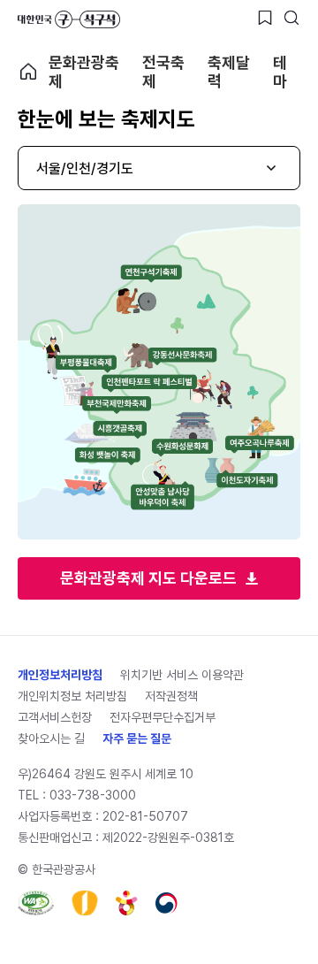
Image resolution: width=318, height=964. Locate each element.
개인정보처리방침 (60, 675)
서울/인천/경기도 (84, 168)
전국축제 (163, 71)
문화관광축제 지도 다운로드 (148, 578)
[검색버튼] (291, 18)
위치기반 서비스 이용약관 (182, 675)
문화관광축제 (84, 71)
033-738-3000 (92, 795)
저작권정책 (171, 696)
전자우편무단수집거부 (163, 717)
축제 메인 (28, 71)
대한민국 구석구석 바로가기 (69, 19)
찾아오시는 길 (51, 738)
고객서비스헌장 (55, 717)
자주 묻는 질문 (136, 738)
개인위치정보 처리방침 (72, 696)
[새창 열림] (36, 903)
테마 (280, 71)
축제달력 (229, 71)
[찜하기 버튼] (265, 18)
